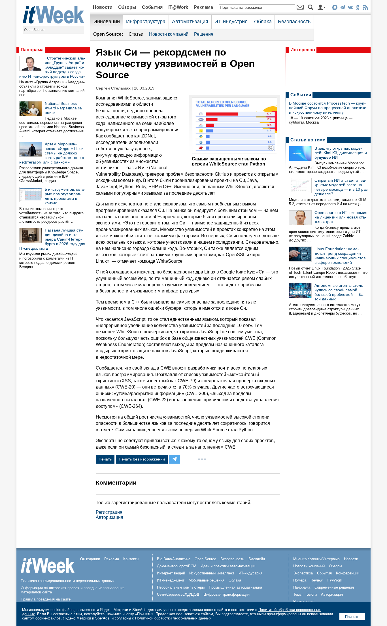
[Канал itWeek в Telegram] (342, 8)
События (152, 7)
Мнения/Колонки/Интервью (316, 559)
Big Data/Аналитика (173, 559)
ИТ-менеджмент (170, 580)
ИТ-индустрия (231, 21)
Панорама (32, 49)
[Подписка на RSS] (365, 8)
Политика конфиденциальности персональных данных (67, 581)
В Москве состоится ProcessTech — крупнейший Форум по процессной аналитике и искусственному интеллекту (327, 107)
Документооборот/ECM (176, 566)
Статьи (136, 34)
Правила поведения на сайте (46, 599)
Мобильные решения (206, 580)
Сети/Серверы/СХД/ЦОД (178, 594)
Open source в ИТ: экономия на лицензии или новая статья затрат (340, 217)
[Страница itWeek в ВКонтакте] (350, 8)
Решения (203, 34)
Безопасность (294, 21)
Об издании (90, 559)
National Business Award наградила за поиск (63, 108)
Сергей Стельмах (113, 88)
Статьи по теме (307, 139)
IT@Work (178, 7)
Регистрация (109, 512)
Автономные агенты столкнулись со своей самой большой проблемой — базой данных (339, 292)
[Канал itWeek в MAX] (335, 8)
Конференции (347, 573)
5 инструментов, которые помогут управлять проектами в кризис (65, 196)
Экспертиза (303, 573)
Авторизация (109, 517)
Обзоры (127, 7)
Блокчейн (256, 559)
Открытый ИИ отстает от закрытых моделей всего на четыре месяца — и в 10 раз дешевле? (340, 187)
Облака (263, 21)
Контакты (131, 559)
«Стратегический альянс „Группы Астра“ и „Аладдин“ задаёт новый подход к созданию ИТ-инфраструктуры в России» (52, 67)
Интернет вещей (171, 573)
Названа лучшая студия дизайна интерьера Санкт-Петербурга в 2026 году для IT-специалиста (52, 239)
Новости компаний (168, 34)
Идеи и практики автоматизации (228, 566)
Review (316, 580)
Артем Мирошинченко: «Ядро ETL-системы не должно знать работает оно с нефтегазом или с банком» (52, 153)
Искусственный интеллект (211, 573)
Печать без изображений (142, 459)
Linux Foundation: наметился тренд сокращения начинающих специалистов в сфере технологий (339, 256)
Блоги (312, 594)
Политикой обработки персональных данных (173, 618)
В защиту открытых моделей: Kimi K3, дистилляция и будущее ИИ (340, 153)
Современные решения (334, 587)
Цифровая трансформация (226, 594)
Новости (102, 7)
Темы (297, 594)
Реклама (203, 7)
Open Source (34, 30)
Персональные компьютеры (181, 587)
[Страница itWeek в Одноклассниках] (358, 8)
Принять (352, 617)
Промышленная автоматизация (235, 587)
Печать (105, 459)
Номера (299, 580)
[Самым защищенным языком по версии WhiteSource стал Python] (234, 152)
